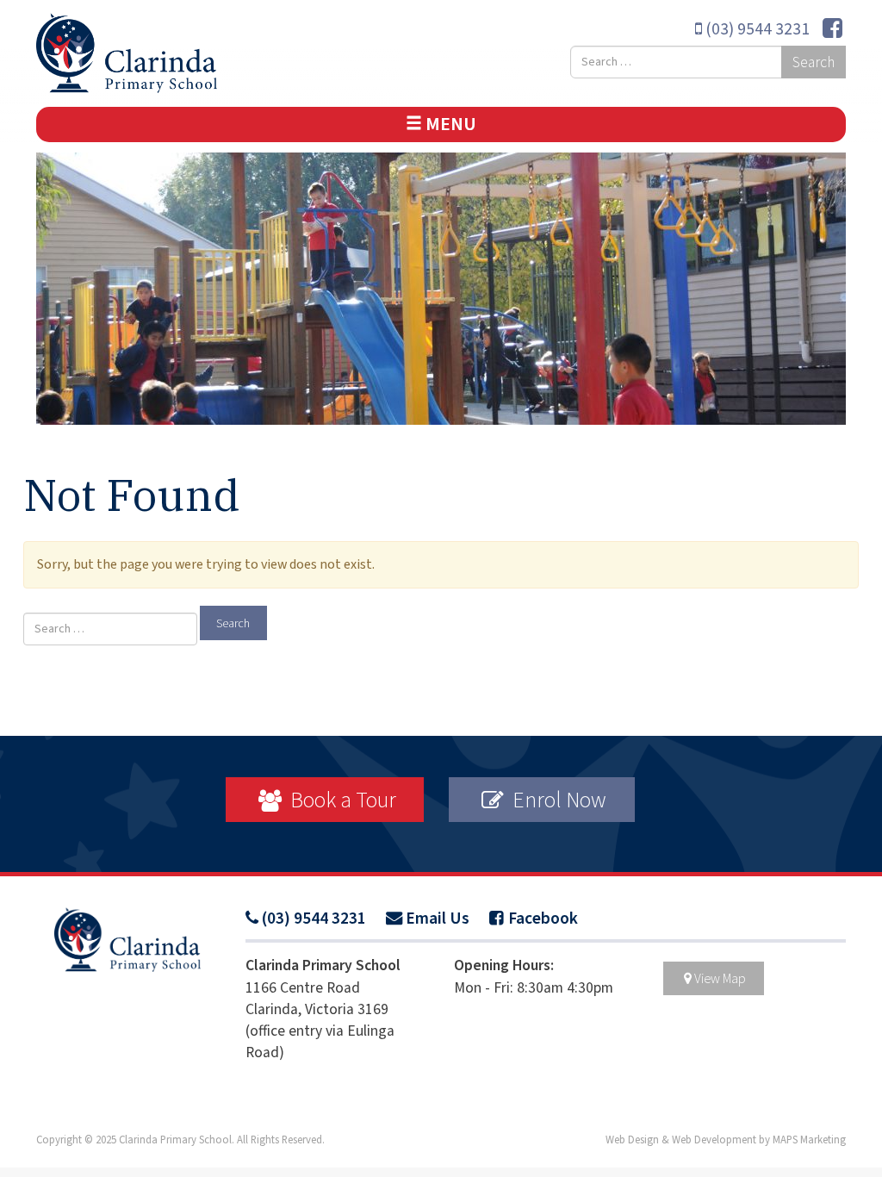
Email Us (437, 918)
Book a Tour (341, 799)
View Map (720, 978)
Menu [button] (449, 124)
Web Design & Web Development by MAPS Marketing (726, 1140)
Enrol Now (557, 799)
